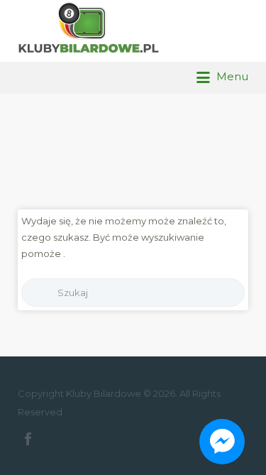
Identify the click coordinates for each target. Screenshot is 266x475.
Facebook (28, 438)
